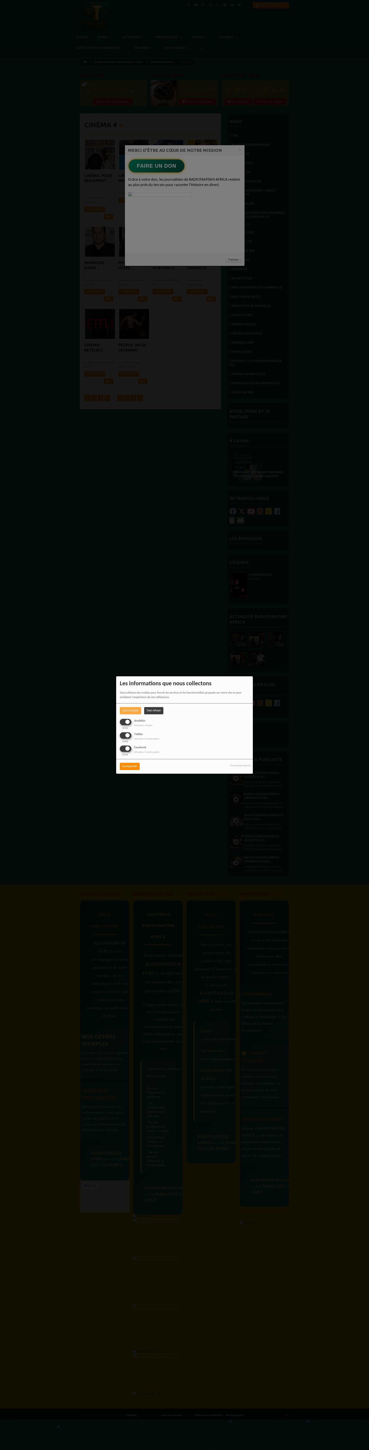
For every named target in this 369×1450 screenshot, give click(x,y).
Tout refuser (153, 710)
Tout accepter (130, 710)
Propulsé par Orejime (240, 766)
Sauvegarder (129, 766)
